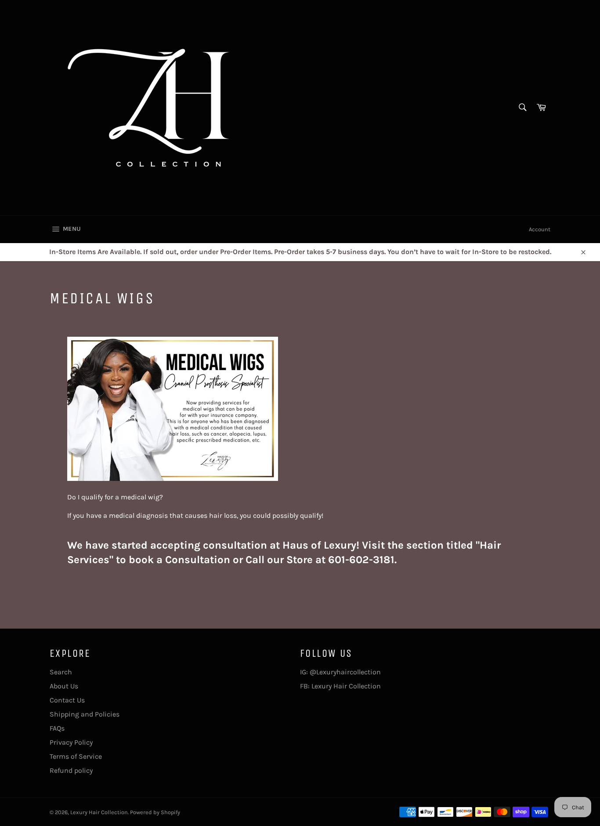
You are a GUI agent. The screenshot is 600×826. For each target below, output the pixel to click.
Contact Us (67, 700)
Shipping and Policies (84, 714)
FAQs (57, 728)
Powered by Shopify (155, 812)
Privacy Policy (71, 742)
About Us (64, 686)
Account (539, 229)
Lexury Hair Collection (99, 812)
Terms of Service (76, 756)
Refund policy (71, 770)
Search (61, 672)
